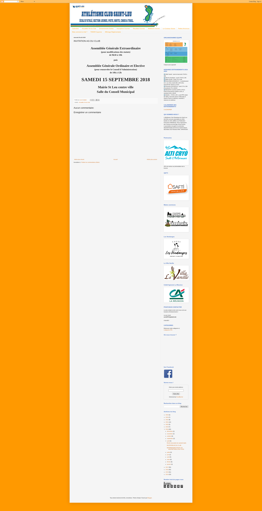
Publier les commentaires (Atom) (90, 162)
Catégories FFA (168, 330)
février (169, 462)
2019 (167, 427)
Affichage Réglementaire (113, 32)
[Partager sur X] (95, 100)
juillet (168, 452)
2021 (167, 422)
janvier (169, 464)
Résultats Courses (139, 28)
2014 (167, 474)
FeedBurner (179, 397)
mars (168, 459)
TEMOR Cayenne (96, 32)
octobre (169, 436)
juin (168, 454)
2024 (167, 415)
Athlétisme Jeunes (154, 28)
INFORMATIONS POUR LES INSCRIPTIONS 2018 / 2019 (175, 448)
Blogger (149, 498)
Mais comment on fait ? (79, 32)
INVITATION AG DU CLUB (174, 445)
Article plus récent (79, 159)
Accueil (115, 159)
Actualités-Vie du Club (89, 28)
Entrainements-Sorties (106, 28)
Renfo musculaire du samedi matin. (176, 443)
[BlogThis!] (93, 100)
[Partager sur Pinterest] (99, 100)
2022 (167, 419)
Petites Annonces (183, 28)
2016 (167, 469)
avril (168, 457)
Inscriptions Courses (123, 28)
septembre (170, 438)
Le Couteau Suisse (169, 28)
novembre (170, 434)
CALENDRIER (168, 109)
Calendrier (75, 28)
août (168, 441)
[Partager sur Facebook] (97, 100)
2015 (167, 472)
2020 (167, 424)
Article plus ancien (152, 159)
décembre (170, 431)
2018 (167, 429)
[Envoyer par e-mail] (91, 100)
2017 (167, 467)
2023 (167, 417)
